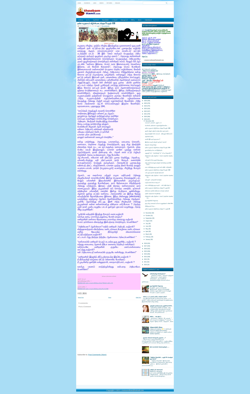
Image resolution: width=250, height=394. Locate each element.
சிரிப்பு (133, 20)
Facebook (87, 3)
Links (94, 3)
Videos (101, 3)
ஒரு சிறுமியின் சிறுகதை (151, 200)
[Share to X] (82, 293)
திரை (139, 20)
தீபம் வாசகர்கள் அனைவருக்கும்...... (159, 347)
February (148, 237)
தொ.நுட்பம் (124, 20)
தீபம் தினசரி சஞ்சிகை (149, 69)
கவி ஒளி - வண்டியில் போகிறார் (153, 180)
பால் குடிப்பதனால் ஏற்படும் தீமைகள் (154, 172)
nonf (98, 26)
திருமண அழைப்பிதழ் (150, 145)
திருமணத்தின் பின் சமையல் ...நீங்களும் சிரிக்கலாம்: (159, 134)
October (148, 215)
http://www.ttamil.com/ (150, 71)
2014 (145, 254)
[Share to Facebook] (84, 293)
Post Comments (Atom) (97, 355)
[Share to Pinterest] (86, 293)
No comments (105, 26)
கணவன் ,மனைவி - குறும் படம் (153, 122)
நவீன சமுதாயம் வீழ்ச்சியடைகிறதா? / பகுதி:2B (157, 209)
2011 (145, 262)
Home (79, 3)
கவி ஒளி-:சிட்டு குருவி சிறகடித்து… (154, 160)
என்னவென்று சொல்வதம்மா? (158, 274)
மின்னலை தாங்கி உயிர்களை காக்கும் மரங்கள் (157, 191)
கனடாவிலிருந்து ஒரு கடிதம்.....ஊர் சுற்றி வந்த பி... (158, 185)
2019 (145, 119)
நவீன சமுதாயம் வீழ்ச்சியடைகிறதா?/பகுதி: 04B (157, 128)
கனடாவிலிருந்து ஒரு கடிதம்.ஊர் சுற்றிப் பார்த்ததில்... (159, 167)
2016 (145, 248)
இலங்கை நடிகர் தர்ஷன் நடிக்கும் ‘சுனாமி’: (156, 142)
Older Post (138, 297)
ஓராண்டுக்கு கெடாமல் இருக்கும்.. (154, 150)
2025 (145, 103)
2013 (145, 256)
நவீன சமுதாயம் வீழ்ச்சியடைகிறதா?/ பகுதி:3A (157, 188)
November (149, 213)
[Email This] (78, 293)
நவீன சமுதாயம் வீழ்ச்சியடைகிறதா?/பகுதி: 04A (157, 147)
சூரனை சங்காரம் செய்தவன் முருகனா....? (154, 337)
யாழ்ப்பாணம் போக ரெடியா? (152, 182)
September (149, 218)
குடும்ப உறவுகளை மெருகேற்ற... (153, 193)
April (147, 231)
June (147, 226)
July (147, 223)
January (148, 239)
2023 (145, 108)
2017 (145, 246)
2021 (145, 114)
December (149, 121)
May (147, 229)
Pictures (109, 3)
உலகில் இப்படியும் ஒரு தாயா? (152, 139)
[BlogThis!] (80, 293)
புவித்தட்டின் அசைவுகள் (156, 369)
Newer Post (81, 297)
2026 (145, 100)
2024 (145, 106)
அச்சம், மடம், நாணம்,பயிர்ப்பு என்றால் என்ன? (155, 296)
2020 (145, 116)
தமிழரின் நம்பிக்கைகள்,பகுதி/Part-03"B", (161, 306)
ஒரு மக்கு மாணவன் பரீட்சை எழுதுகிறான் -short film (159, 203)
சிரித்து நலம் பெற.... (150, 206)
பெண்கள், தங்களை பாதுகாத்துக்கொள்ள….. (157, 125)
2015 (145, 251)
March (148, 234)
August (148, 221)
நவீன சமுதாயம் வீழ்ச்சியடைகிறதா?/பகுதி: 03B (96, 23)
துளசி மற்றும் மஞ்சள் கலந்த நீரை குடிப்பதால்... (157, 131)
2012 (145, 259)
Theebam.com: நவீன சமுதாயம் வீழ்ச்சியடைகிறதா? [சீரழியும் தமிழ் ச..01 (95, 283)
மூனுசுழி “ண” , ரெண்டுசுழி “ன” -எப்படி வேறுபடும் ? (158, 153)
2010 (145, 264)
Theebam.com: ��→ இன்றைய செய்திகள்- (156, 74)
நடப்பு (88, 20)
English (117, 3)
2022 (145, 111)
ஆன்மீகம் (96, 20)
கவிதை (80, 20)
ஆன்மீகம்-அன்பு (149, 136)
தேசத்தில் (105, 20)
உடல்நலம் (114, 20)
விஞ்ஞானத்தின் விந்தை (156, 327)
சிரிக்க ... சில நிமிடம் (155, 316)
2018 (145, 243)
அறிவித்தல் (148, 20)
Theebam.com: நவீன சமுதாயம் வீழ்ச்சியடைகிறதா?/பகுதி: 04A (92, 289)
